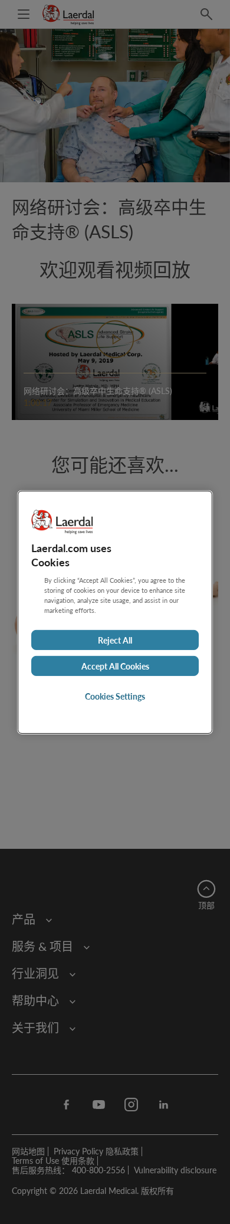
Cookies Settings (115, 696)
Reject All (115, 640)
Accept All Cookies (115, 666)
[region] (115, 612)
